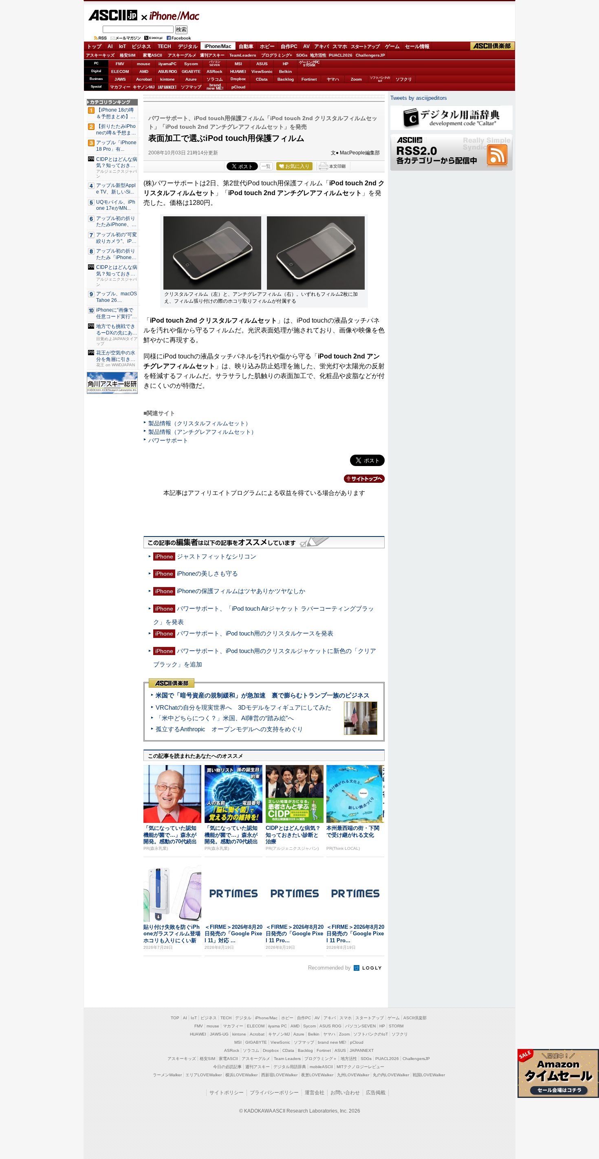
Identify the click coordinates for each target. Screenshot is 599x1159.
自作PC (289, 46)
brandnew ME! (215, 87)
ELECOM (120, 71)
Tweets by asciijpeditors (418, 98)
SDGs (302, 55)
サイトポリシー (226, 1092)
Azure (191, 79)
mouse (143, 64)
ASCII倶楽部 (493, 46)
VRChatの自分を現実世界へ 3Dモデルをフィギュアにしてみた (243, 707)
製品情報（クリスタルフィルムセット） (199, 423)
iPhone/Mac (170, 15)
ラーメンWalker (167, 1075)
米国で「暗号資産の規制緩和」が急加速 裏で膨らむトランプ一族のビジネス (263, 695)
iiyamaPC (167, 64)
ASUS (262, 64)
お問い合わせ (345, 1092)
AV (306, 46)
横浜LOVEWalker (241, 1075)
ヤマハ (333, 79)
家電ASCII (152, 55)
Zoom (356, 79)
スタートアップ (365, 46)
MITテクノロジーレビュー (360, 1066)
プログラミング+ (276, 55)
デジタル (188, 46)
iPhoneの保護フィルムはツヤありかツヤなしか (241, 590)
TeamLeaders (242, 55)
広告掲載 (375, 1092)
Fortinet (309, 79)
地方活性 (318, 55)
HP (285, 64)
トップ (94, 46)
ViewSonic (262, 71)
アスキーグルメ (182, 55)
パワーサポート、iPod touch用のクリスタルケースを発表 (255, 633)
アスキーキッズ (100, 55)
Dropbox (238, 79)
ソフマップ (191, 87)
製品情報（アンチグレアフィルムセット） (202, 432)
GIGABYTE (191, 72)
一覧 (266, 166)
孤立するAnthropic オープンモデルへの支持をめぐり (229, 729)
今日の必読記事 (227, 1066)
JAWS (120, 79)
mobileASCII (321, 1066)
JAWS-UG (219, 1034)
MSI (238, 64)
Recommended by (330, 968)
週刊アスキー (212, 55)
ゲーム (392, 46)
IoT (122, 46)
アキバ (321, 46)
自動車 (246, 46)
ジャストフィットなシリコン (216, 556)
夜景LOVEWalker (317, 1075)
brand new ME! (332, 1042)
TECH (164, 46)
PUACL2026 (340, 55)
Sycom (191, 64)
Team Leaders (287, 1058)
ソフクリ (404, 79)
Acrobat (144, 79)
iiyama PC (277, 1026)
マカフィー (120, 87)
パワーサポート (168, 440)
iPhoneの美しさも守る (207, 573)
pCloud (238, 87)
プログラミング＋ (320, 1058)
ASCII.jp (112, 15)
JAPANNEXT (167, 87)
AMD (143, 71)
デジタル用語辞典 (289, 1066)
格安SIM (127, 55)
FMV (120, 64)
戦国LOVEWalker (429, 1075)
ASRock (214, 71)
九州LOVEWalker (353, 1075)
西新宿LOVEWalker (279, 1075)
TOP (175, 1018)
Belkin (285, 71)
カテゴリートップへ (359, 479)
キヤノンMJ (144, 87)
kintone (167, 79)
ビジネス (141, 46)
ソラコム (215, 79)
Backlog (285, 79)
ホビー (267, 46)
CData (262, 79)
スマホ (340, 46)
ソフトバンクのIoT (380, 79)
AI (110, 46)
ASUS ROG (167, 71)
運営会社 (314, 1092)
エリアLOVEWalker (203, 1075)
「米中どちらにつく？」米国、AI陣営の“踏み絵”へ (225, 718)
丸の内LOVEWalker (391, 1075)
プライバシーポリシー (274, 1092)
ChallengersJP (370, 55)
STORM (396, 1026)
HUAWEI (238, 71)
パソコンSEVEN (214, 63)
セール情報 (417, 46)
